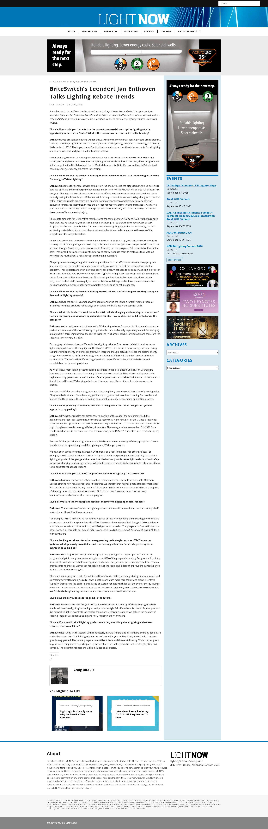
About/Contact (189, 31)
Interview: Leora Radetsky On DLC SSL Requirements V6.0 (132, 714)
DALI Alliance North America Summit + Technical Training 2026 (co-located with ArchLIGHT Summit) (191, 216)
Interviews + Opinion (86, 81)
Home (71, 31)
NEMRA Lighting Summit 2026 (185, 246)
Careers (166, 31)
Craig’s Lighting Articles (62, 81)
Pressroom (89, 31)
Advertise (131, 31)
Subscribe (111, 31)
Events (149, 31)
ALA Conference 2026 (179, 232)
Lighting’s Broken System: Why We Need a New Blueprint (76, 714)
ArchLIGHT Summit (178, 199)
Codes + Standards (124, 705)
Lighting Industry (85, 705)
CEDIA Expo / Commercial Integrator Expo (191, 185)
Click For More (174, 259)
